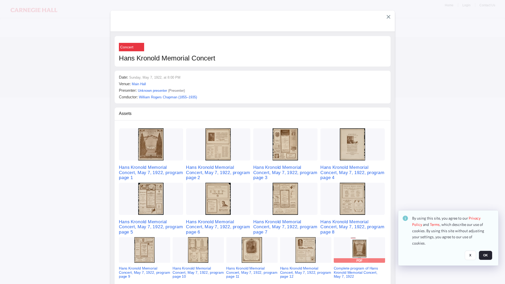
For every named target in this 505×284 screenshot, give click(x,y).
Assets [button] (125, 113)
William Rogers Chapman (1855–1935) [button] (168, 97)
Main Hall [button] (139, 84)
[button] (388, 17)
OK (485, 255)
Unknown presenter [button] (152, 91)
